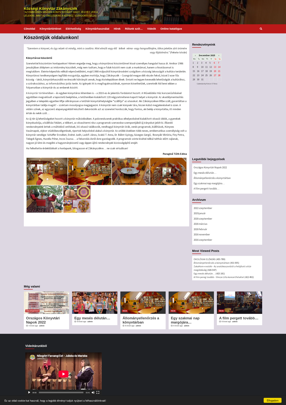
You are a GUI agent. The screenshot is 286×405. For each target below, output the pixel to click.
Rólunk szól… (134, 28)
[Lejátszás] (29, 392)
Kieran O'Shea (211, 84)
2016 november (202, 234)
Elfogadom (273, 400)
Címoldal (29, 28)
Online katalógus (171, 28)
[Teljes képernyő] (97, 392)
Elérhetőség (73, 28)
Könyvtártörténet (50, 28)
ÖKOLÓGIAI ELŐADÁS (205, 259)
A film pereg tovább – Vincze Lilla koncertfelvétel (219, 277)
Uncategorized (32, 311)
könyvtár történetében (40, 93)
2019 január (200, 213)
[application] (63, 373)
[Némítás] (93, 392)
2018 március (200, 224)
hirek (76, 311)
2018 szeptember (203, 218)
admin (41, 326)
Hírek (117, 28)
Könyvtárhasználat (97, 28)
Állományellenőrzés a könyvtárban (212, 178)
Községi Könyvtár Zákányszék (50, 8)
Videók (151, 28)
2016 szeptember (203, 239)
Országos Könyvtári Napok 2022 (210, 167)
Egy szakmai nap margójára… (209, 183)
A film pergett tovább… (206, 188)
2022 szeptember (203, 208)
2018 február (200, 229)
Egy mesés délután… (205, 172)
